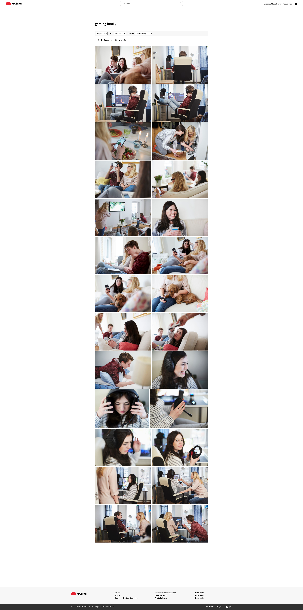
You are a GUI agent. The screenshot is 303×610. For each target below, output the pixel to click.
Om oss (117, 593)
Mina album (199, 595)
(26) (97, 40)
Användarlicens (161, 598)
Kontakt (118, 595)
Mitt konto (199, 593)
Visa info (122, 40)
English (219, 607)
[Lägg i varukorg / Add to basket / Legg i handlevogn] (99, 80)
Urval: (111, 33)
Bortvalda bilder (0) (109, 40)
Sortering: (131, 33)
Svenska (212, 607)
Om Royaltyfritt (161, 595)
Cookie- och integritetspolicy (126, 598)
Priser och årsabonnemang (165, 593)
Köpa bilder (199, 598)
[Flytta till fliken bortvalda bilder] (148, 80)
